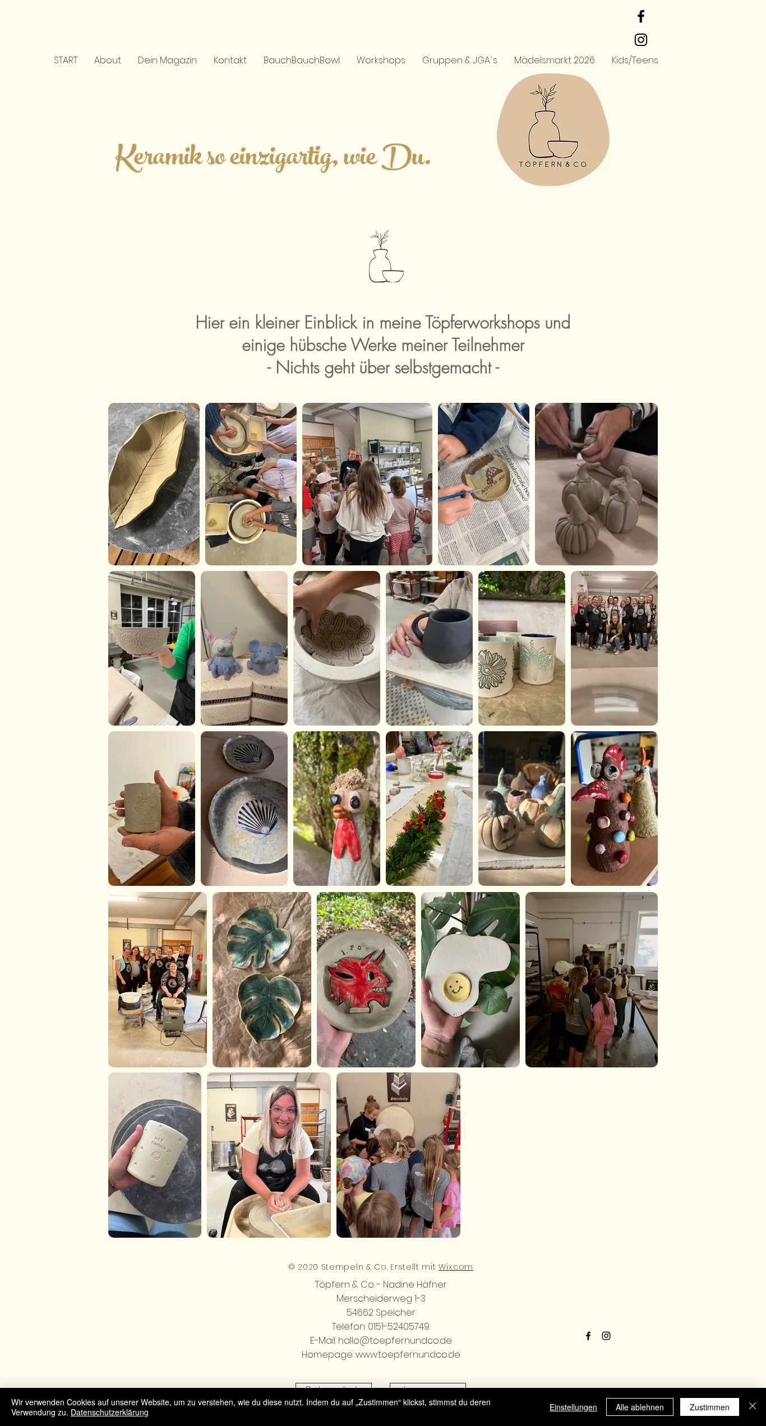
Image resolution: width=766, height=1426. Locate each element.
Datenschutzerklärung (110, 1412)
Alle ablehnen (640, 1407)
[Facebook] (588, 1335)
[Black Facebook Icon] (641, 16)
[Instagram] (606, 1335)
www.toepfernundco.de (408, 1354)
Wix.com (456, 1266)
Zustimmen (710, 1407)
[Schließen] (752, 1407)
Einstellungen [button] (573, 1407)
